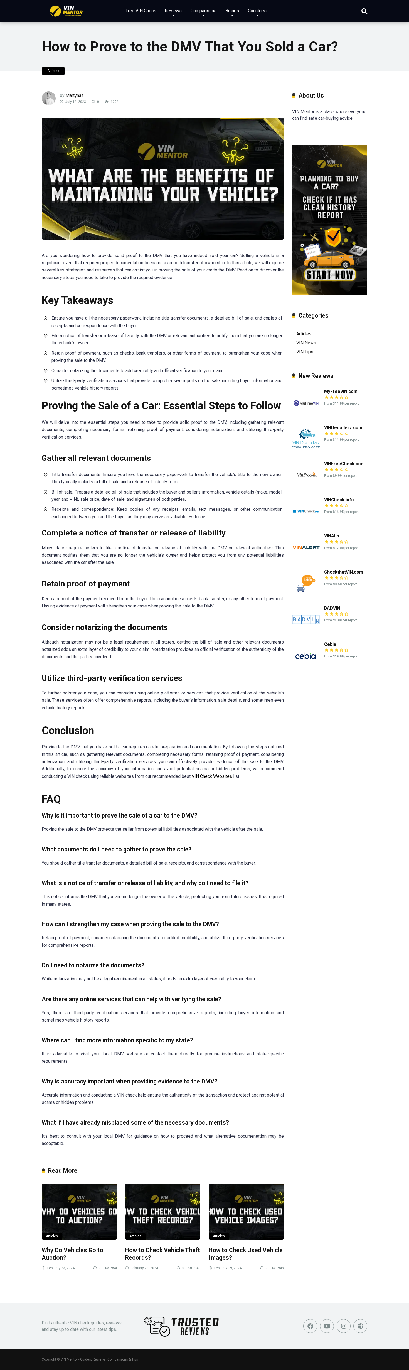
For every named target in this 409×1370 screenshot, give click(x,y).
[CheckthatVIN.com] (306, 595)
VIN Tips (304, 351)
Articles (53, 71)
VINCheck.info (339, 499)
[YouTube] (327, 1326)
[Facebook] (310, 1326)
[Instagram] (344, 1326)
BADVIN (332, 608)
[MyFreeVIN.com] (306, 415)
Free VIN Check (140, 10)
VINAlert (333, 536)
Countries (257, 10)
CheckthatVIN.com (343, 572)
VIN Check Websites (211, 776)
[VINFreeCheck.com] (306, 487)
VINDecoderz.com (343, 427)
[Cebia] (306, 668)
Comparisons (203, 10)
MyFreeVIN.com (341, 391)
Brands (232, 10)
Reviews (173, 10)
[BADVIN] (306, 631)
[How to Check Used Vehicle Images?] (246, 1212)
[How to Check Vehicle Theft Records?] (162, 1212)
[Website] (360, 1326)
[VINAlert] (306, 559)
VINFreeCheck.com (344, 463)
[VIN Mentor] (66, 9)
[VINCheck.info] (306, 523)
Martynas (75, 95)
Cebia (330, 644)
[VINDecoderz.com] (306, 451)
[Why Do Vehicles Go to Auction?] (79, 1212)
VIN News (306, 342)
